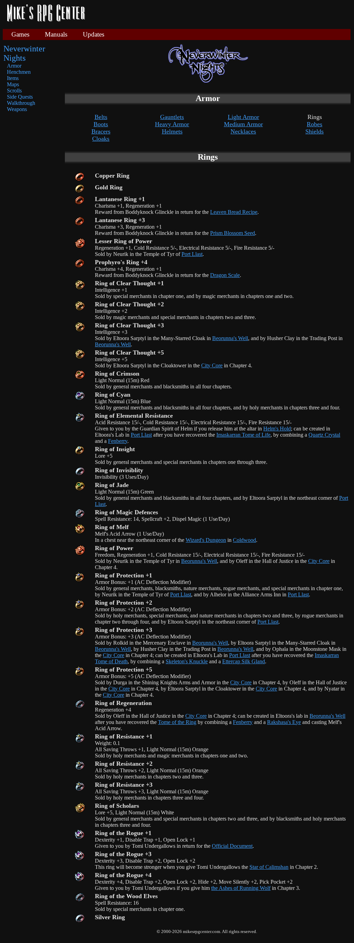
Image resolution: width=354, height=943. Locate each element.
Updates (93, 34)
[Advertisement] (220, 13)
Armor (14, 66)
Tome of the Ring (177, 722)
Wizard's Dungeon (206, 540)
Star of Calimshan (268, 867)
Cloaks (100, 138)
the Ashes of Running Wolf (241, 888)
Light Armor (243, 116)
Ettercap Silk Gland (243, 661)
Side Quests (20, 97)
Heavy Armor (172, 124)
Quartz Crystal (324, 435)
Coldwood (244, 540)
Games (20, 34)
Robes (314, 124)
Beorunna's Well (230, 338)
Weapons (17, 109)
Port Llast (192, 254)
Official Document (232, 846)
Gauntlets (172, 116)
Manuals (56, 34)
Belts (101, 116)
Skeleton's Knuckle (187, 661)
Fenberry (117, 441)
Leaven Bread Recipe (233, 212)
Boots (101, 124)
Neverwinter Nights (24, 53)
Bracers (100, 131)
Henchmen (19, 72)
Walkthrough (21, 103)
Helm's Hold (277, 428)
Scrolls (14, 90)
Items (13, 78)
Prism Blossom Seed (232, 233)
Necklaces (243, 131)
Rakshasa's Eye (284, 722)
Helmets (172, 131)
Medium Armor (243, 124)
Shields (314, 131)
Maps (13, 84)
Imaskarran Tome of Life (243, 435)
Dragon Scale (225, 275)
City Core (212, 365)
